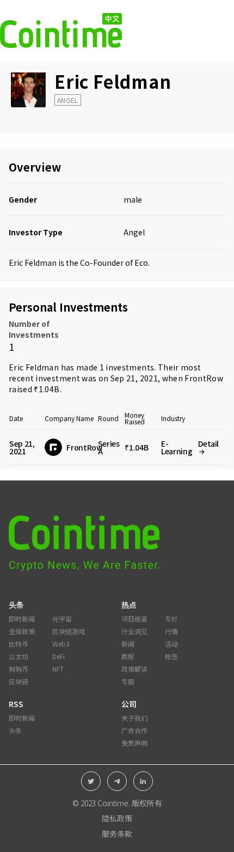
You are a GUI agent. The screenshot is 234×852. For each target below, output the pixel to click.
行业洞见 (134, 631)
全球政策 (22, 631)
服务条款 (117, 833)
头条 (15, 730)
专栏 (171, 618)
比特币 (18, 643)
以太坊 (18, 656)
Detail (208, 443)
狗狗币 (18, 668)
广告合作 (134, 730)
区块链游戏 (68, 631)
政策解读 (134, 668)
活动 (171, 643)
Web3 (61, 643)
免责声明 (134, 742)
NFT (58, 668)
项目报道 (134, 618)
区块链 (18, 681)
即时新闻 (22, 618)
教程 (127, 656)
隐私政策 (117, 818)
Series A (109, 447)
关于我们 (134, 717)
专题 (127, 681)
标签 (171, 656)
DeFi (58, 656)
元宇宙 (62, 618)
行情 (171, 631)
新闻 (127, 643)
